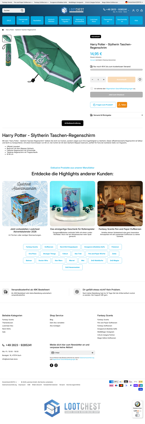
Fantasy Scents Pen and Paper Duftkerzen (120, 229)
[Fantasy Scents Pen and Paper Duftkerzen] (120, 203)
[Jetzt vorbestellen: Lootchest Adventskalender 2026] (25, 203)
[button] (141, 10)
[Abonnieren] (92, 352)
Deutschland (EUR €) (8, 382)
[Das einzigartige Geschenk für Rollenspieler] (72, 203)
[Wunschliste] (137, 10)
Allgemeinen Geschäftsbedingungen (119, 89)
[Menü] (141, 401)
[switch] (137, 415)
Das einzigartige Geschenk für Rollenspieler (72, 229)
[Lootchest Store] (72, 10)
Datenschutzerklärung (87, 358)
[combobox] (13, 10)
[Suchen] (22, 10)
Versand (92, 60)
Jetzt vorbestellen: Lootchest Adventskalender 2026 (25, 230)
